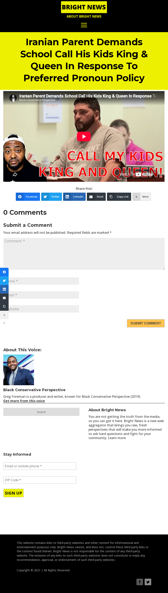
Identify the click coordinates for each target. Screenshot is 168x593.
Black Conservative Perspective (34, 390)
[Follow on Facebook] (139, 582)
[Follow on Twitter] (148, 582)
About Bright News (84, 16)
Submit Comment (146, 323)
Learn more (117, 438)
